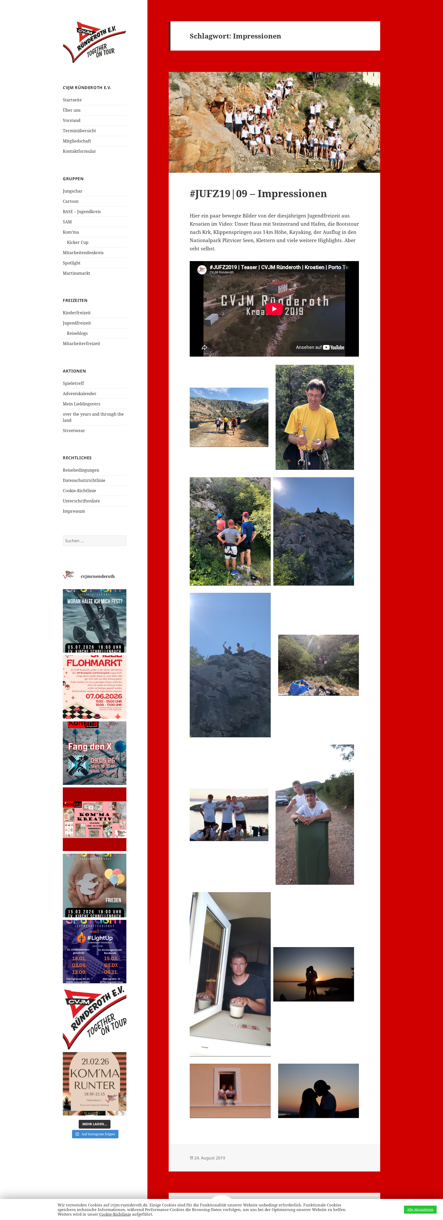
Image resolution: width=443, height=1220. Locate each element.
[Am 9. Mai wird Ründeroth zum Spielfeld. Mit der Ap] (94, 753)
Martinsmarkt (76, 273)
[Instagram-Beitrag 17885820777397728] (94, 687)
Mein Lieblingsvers (81, 404)
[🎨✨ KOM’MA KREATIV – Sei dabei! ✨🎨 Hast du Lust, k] (94, 819)
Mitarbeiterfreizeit (81, 343)
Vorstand (71, 120)
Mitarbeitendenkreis (83, 252)
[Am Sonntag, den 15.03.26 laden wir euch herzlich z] (94, 885)
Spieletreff (73, 383)
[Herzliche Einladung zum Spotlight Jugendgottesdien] (94, 621)
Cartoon (70, 201)
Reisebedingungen (81, 470)
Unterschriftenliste (81, 501)
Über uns (71, 110)
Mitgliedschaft (77, 141)
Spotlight (71, 263)
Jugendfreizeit (77, 323)
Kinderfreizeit (77, 313)
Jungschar (73, 191)
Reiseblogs (77, 333)
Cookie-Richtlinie (79, 490)
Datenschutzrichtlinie (84, 480)
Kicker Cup (77, 242)
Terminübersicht (79, 131)
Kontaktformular (79, 151)
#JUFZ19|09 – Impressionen (258, 193)
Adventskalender (79, 393)
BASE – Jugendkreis (82, 211)
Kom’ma (71, 232)
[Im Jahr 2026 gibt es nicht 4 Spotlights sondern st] (94, 952)
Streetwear (74, 430)
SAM (67, 222)
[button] (229, 417)
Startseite (72, 100)
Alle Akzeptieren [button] (420, 1209)
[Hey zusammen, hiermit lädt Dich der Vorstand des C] (94, 1018)
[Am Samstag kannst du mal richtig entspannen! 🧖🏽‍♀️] (94, 1084)
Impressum (74, 511)
